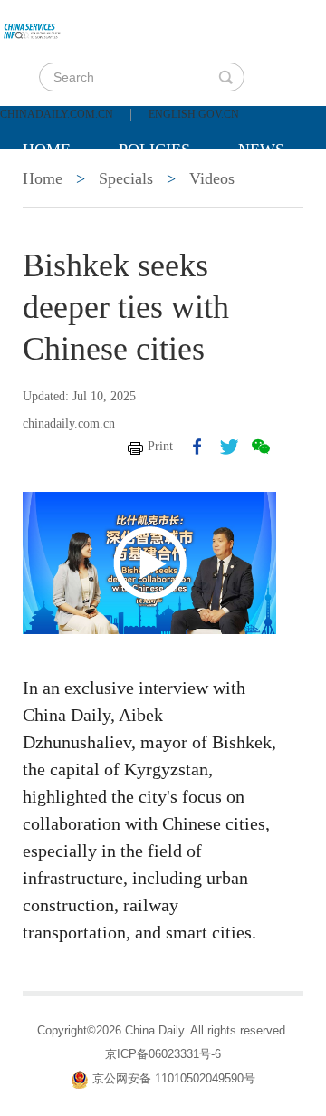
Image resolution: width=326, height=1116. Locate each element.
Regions (58, 240)
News (261, 149)
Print (160, 446)
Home (47, 149)
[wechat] (261, 447)
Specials (60, 195)
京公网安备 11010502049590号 (173, 1079)
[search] (225, 77)
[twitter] (229, 447)
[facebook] (197, 447)
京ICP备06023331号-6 (163, 1054)
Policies (154, 149)
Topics (174, 195)
